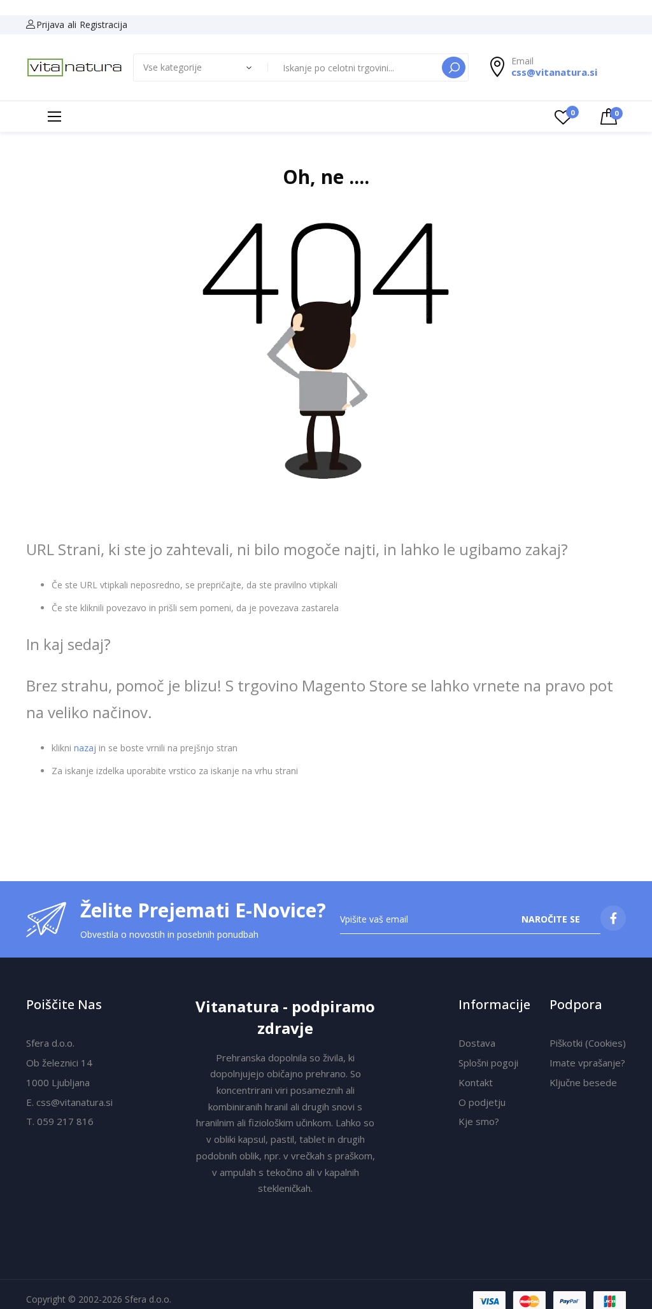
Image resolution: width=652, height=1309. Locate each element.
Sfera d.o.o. (50, 1043)
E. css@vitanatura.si (69, 1102)
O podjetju (482, 1102)
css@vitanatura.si (554, 72)
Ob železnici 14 (59, 1062)
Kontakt (475, 1082)
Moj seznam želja (572, 112)
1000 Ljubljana (58, 1082)
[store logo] (75, 68)
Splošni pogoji (488, 1062)
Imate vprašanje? (587, 1062)
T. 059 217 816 (60, 1121)
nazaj (85, 748)
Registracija (103, 24)
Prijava (50, 24)
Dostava (476, 1043)
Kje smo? (478, 1121)
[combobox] (356, 67)
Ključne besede (583, 1082)
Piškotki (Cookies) (587, 1043)
